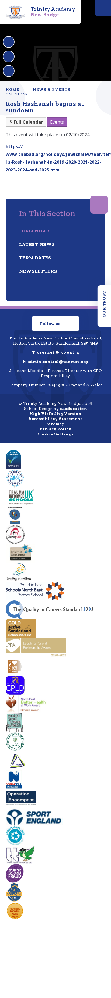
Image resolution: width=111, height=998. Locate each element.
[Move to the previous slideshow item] (9, 42)
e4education (73, 408)
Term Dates (35, 258)
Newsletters (38, 271)
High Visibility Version (55, 413)
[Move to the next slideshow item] (9, 56)
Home (12, 89)
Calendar (17, 94)
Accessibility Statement (55, 418)
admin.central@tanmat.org (57, 361)
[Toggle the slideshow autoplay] (9, 71)
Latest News (37, 244)
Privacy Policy (55, 428)
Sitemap (55, 423)
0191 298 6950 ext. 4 (58, 352)
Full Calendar (28, 122)
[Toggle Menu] (103, 8)
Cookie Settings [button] (55, 434)
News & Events (51, 89)
